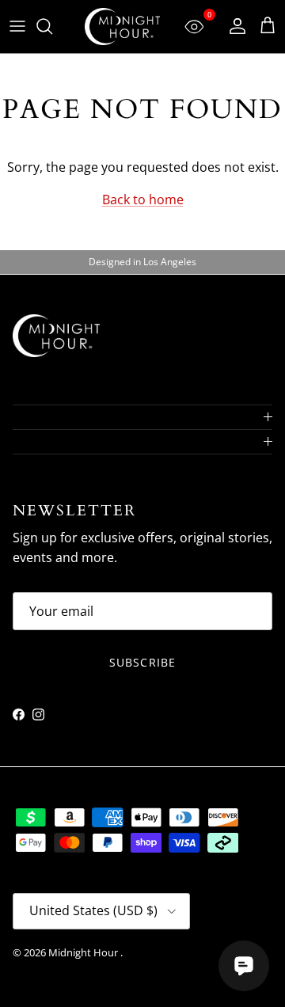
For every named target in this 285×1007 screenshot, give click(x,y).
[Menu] (17, 26)
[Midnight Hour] (122, 26)
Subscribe (142, 662)
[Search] (52, 26)
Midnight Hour (84, 952)
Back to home (143, 199)
